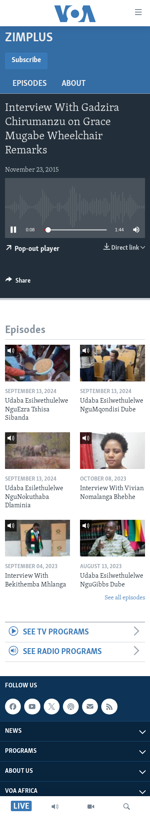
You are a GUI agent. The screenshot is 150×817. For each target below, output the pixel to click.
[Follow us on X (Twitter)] (52, 706)
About (74, 84)
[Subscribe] (90, 706)
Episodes (29, 84)
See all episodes (125, 598)
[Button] (17, 283)
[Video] (90, 806)
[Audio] (55, 806)
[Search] (126, 806)
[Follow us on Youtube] (32, 706)
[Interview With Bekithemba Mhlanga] (37, 538)
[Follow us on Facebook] (13, 706)
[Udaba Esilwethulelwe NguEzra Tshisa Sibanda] (37, 363)
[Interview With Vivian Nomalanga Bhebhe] (112, 450)
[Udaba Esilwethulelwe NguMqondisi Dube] (112, 363)
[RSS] (109, 706)
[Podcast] (71, 706)
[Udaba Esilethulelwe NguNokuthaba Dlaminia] (37, 450)
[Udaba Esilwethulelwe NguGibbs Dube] (112, 538)
